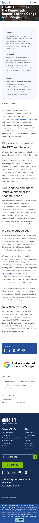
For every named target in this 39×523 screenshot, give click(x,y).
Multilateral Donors (8, 440)
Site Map (28, 438)
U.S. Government (7, 432)
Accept (20, 520)
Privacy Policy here (28, 513)
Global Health (7, 399)
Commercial (6, 435)
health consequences (23, 119)
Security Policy (30, 435)
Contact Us (29, 448)
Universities (6, 443)
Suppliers (5, 446)
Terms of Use (29, 443)
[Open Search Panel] (31, 2)
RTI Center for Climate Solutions (14, 402)
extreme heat (7, 273)
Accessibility (29, 446)
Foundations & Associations (11, 438)
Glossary (28, 440)
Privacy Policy (29, 432)
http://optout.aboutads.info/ (11, 516)
